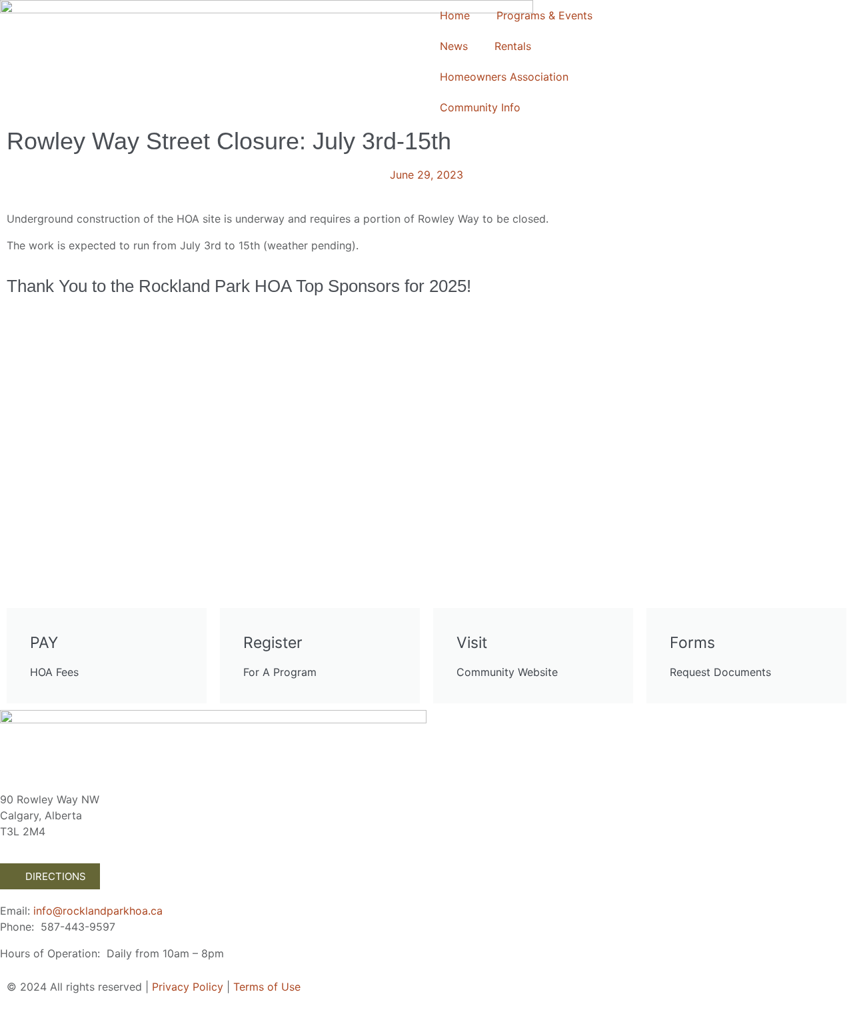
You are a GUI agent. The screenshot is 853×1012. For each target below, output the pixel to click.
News (454, 46)
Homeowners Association (504, 76)
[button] (19, 384)
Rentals (512, 46)
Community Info (480, 107)
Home (455, 15)
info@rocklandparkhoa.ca (98, 910)
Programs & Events (544, 15)
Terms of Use (267, 986)
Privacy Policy (187, 986)
